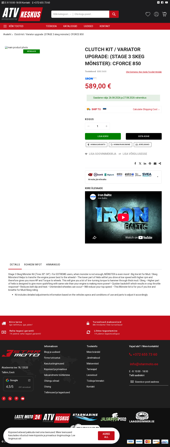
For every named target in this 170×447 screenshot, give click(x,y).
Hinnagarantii (97, 144)
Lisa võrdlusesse (135, 154)
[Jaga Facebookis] (135, 163)
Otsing (47, 386)
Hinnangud (53, 264)
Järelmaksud (93, 358)
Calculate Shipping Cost (145, 109)
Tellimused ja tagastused (57, 392)
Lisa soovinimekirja (102, 154)
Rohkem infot (33, 264)
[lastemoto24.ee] (28, 422)
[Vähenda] (88, 126)
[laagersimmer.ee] (142, 422)
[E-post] (155, 163)
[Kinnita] (150, 163)
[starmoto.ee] (22, 14)
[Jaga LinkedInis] (145, 163)
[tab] (15, 265)
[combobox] (96, 14)
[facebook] (4, 398)
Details (15, 264)
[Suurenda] (106, 126)
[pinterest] (16, 398)
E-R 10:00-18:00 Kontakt (17, 2)
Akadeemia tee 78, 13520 (15, 367)
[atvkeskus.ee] (57, 422)
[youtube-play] (23, 398)
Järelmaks (144, 144)
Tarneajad (92, 369)
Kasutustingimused (54, 363)
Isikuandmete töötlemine (57, 375)
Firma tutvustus (52, 358)
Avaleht (7, 34)
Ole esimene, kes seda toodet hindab (144, 71)
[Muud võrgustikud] (160, 163)
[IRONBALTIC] (91, 78)
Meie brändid (93, 352)
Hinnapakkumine (122, 144)
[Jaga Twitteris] (140, 163)
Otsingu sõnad (51, 381)
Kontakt (91, 386)
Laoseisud (92, 375)
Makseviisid (93, 363)
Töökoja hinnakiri (95, 381)
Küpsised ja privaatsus (55, 369)
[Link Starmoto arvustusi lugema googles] (18, 391)
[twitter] (10, 398)
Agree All (106, 435)
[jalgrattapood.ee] (113, 422)
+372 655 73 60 (42, 2)
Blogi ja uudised (52, 352)
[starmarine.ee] (85, 422)
